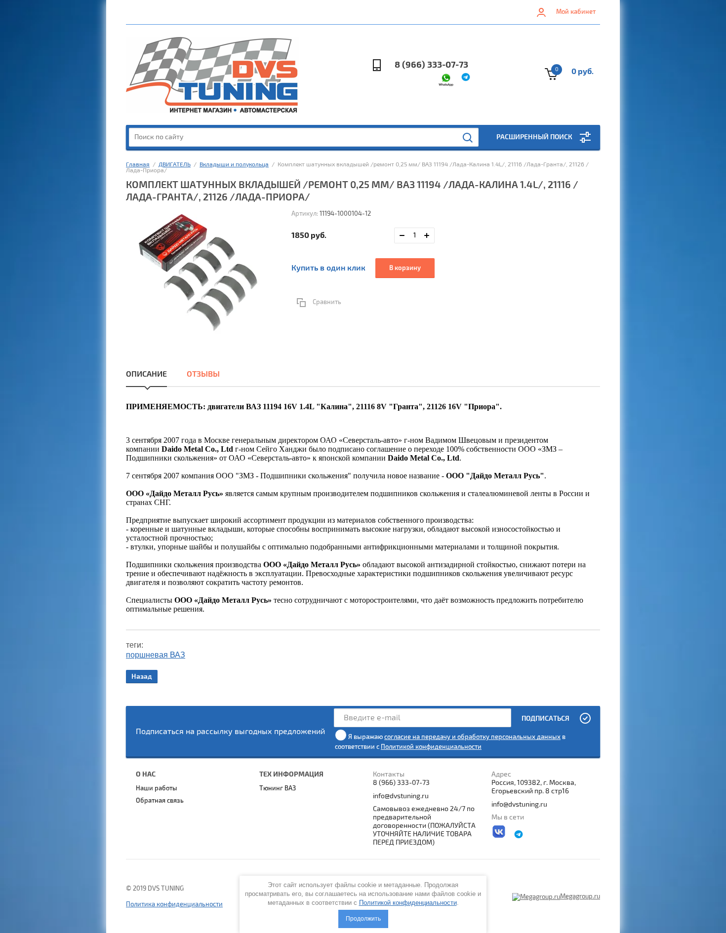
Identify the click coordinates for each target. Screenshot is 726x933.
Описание (146, 374)
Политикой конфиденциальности (431, 747)
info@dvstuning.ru (401, 796)
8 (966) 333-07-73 (431, 65)
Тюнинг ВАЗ (277, 788)
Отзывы (203, 374)
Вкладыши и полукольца (234, 164)
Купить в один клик (328, 268)
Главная (138, 164)
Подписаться (545, 718)
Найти (468, 138)
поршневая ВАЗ (155, 655)
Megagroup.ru (580, 896)
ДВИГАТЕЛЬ (175, 164)
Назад (141, 676)
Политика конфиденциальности (174, 904)
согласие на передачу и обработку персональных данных (472, 737)
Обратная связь (160, 801)
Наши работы (156, 788)
